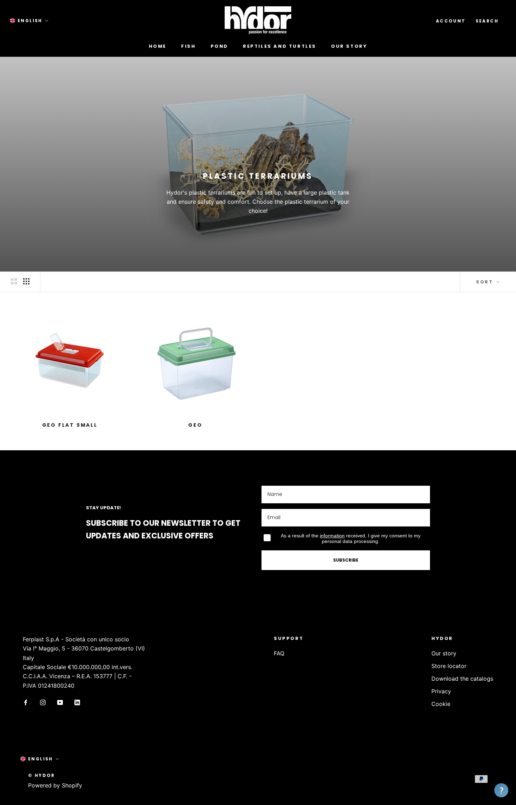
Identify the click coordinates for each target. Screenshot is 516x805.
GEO (195, 424)
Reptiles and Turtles (279, 46)
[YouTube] (60, 701)
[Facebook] (25, 701)
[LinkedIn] (77, 701)
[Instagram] (43, 701)
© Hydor (41, 775)
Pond (219, 46)
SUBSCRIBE (345, 560)
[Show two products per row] (14, 281)
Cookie (440, 703)
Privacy (441, 691)
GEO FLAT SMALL (70, 424)
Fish (188, 46)
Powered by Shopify (55, 785)
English (30, 21)
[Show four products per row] (26, 281)
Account (451, 21)
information (332, 535)
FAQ (279, 653)
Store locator (449, 665)
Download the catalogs (462, 678)
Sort (485, 282)
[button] (501, 790)
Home (157, 46)
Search (487, 21)
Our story (349, 46)
